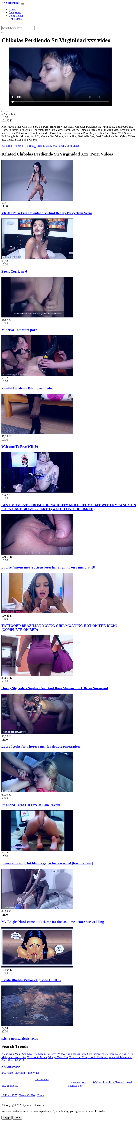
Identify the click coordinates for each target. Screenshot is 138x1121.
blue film (20, 1072)
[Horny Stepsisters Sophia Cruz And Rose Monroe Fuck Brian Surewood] (37, 674)
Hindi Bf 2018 (16, 1060)
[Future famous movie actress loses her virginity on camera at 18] (37, 553)
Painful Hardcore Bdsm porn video (27, 388)
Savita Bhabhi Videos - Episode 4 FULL (31, 980)
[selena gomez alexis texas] (37, 1025)
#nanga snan (44, 145)
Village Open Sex (58, 1057)
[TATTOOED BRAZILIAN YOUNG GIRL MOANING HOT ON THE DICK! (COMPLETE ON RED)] (37, 612)
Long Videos (16, 15)
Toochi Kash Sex (98, 1057)
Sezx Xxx (86, 1053)
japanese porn (78, 1082)
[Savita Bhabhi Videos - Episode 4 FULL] (37, 966)
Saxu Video (58, 1053)
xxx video (7, 1072)
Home (12, 9)
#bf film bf (7, 145)
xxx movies (42, 1079)
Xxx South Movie (37, 1057)
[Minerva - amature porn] (37, 316)
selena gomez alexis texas (19, 1038)
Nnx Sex (32, 1053)
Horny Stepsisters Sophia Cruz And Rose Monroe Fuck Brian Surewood (54, 688)
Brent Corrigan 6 (14, 271)
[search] (2, 32)
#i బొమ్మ (30, 145)
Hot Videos (15, 18)
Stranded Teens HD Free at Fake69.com (30, 805)
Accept (6, 1117)
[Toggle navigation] (22, 3)
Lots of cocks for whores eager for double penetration (40, 746)
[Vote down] (6, 111)
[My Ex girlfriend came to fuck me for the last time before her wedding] (37, 908)
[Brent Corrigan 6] (37, 258)
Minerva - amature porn (19, 330)
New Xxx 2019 (124, 1053)
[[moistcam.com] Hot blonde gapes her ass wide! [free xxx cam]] (37, 849)
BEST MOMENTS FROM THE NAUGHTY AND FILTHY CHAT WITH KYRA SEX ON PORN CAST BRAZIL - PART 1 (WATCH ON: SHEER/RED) (68, 507)
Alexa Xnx (7, 1053)
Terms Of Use (27, 1095)
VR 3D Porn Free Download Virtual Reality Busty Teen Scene (46, 213)
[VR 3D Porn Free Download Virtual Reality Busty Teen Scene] (37, 199)
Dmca (40, 1095)
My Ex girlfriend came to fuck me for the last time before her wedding (52, 922)
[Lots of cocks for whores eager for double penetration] (37, 733)
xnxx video (33, 1072)
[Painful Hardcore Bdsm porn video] (37, 374)
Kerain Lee (44, 1053)
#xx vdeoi (58, 145)
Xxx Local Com (78, 1057)
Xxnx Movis (72, 1053)
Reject (17, 1117)
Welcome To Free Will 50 (19, 446)
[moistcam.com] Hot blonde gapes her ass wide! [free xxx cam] (47, 863)
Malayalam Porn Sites (13, 1057)
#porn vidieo (72, 145)
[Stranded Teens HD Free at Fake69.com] (37, 791)
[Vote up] (2, 111)
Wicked (97, 1082)
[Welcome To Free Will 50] (37, 433)
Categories (15, 12)
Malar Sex (20, 1053)
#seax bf (19, 145)
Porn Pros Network (114, 1082)
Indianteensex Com (103, 1053)
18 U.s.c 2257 (9, 1095)
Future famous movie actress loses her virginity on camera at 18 (48, 567)
